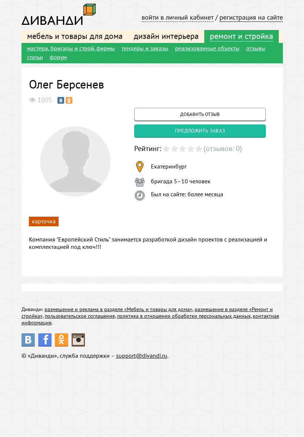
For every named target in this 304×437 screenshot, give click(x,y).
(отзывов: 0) (223, 148)
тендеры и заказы (145, 48)
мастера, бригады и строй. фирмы (71, 48)
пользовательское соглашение (80, 316)
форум (58, 57)
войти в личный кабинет (178, 17)
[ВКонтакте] (60, 100)
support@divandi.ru (141, 355)
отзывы (255, 48)
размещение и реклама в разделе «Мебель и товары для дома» (118, 309)
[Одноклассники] (69, 100)
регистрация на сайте (251, 17)
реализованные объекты (207, 48)
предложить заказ (200, 130)
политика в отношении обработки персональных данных (184, 316)
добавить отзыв (200, 114)
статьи (35, 57)
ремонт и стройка (241, 36)
